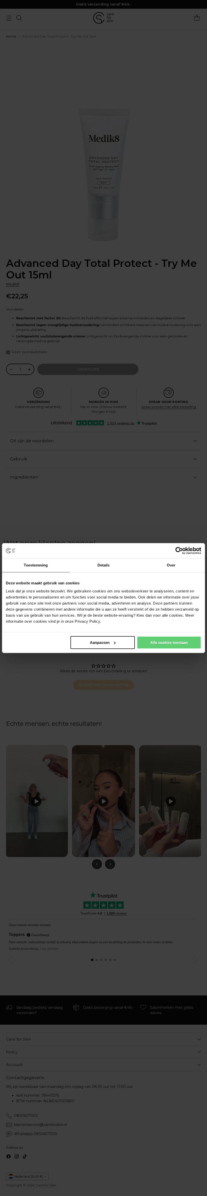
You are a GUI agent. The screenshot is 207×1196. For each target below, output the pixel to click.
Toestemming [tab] (36, 565)
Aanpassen (100, 642)
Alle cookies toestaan (169, 642)
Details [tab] (103, 565)
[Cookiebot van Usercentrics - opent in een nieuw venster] (179, 550)
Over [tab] (171, 565)
